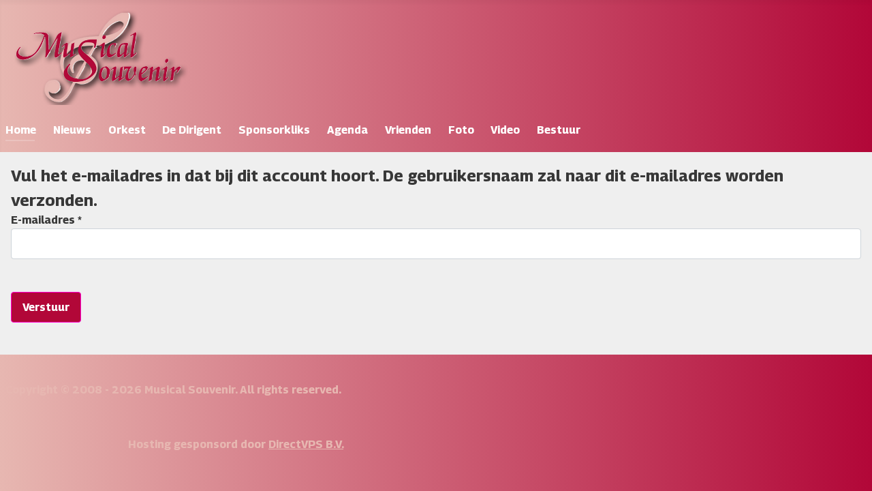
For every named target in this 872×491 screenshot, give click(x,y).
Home (20, 129)
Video (505, 129)
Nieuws (72, 129)
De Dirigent (191, 129)
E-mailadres (46, 219)
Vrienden (408, 129)
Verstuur (45, 307)
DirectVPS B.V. (305, 444)
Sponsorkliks (274, 129)
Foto (461, 129)
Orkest (127, 129)
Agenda (347, 129)
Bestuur (558, 129)
